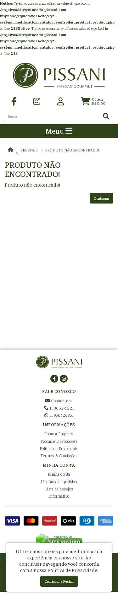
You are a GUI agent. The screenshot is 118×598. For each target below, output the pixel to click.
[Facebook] (13, 101)
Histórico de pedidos (59, 481)
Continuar (101, 198)
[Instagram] (36, 101)
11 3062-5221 (61, 407)
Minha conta (59, 474)
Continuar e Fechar (59, 581)
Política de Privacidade (59, 448)
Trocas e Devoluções (59, 441)
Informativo (59, 496)
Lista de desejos (59, 488)
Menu (55, 130)
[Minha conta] (60, 101)
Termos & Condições (59, 455)
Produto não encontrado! (72, 149)
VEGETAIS (29, 149)
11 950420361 (61, 415)
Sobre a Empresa (59, 433)
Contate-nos (61, 400)
